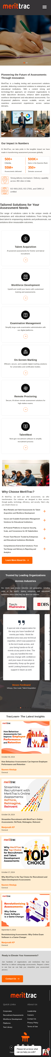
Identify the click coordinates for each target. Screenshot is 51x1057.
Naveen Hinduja (8, 770)
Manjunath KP (8, 827)
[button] (24, 62)
